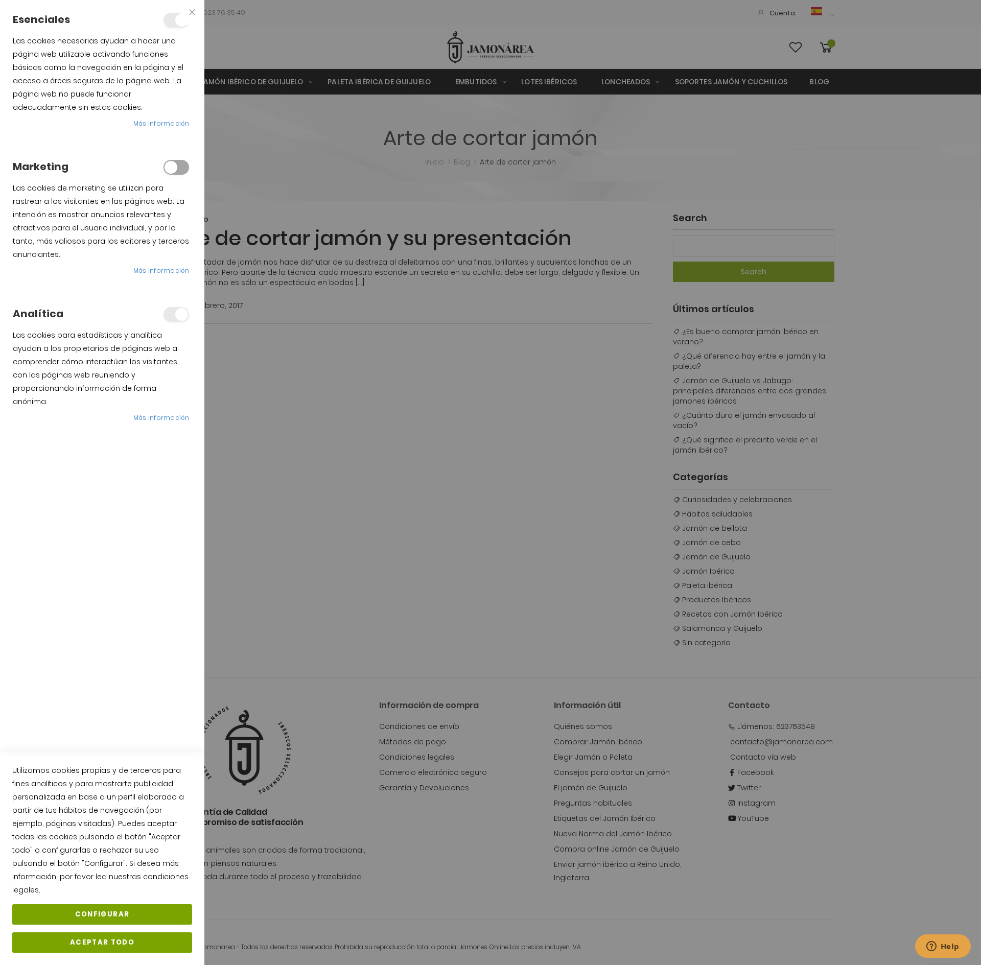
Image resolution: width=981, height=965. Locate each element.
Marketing (176, 167)
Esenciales (176, 20)
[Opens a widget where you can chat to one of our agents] (943, 947)
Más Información (161, 123)
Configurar (102, 914)
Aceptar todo (102, 942)
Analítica (176, 314)
